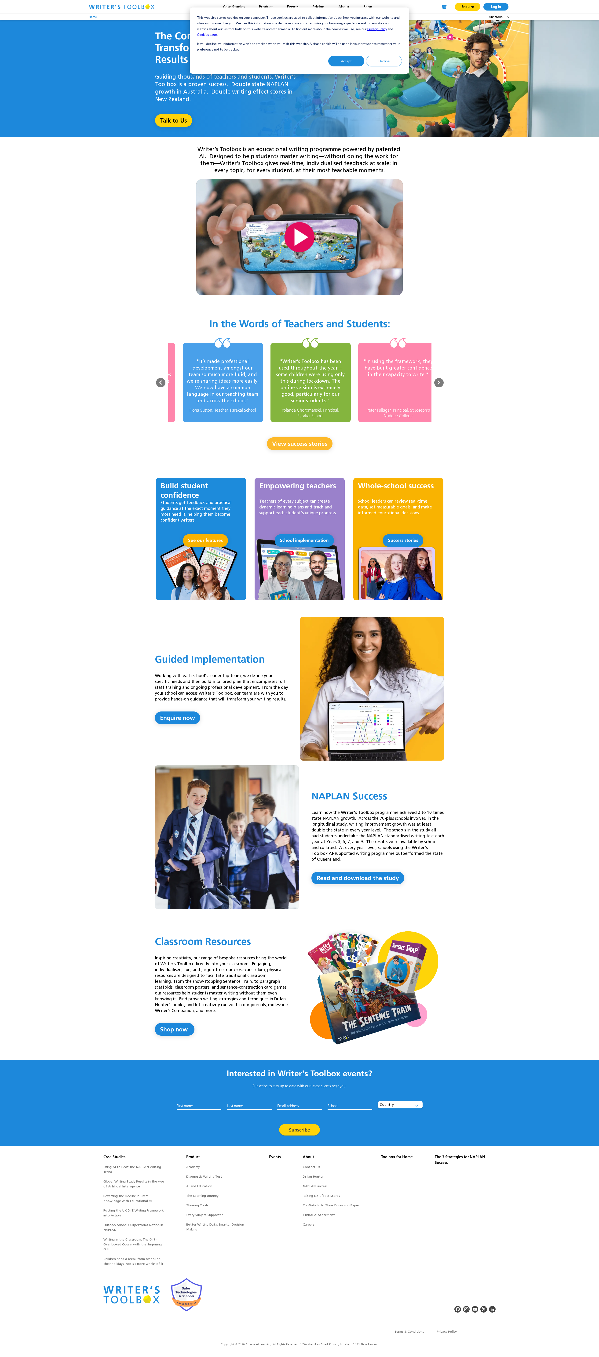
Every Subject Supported (204, 1215)
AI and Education (199, 1186)
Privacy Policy (377, 29)
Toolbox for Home (397, 1157)
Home (93, 16)
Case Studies (114, 1157)
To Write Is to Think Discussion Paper (331, 1205)
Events (275, 1157)
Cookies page (207, 34)
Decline (384, 61)
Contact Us (311, 1167)
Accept (346, 61)
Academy (193, 1167)
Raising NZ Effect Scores (321, 1196)
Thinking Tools (197, 1205)
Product (193, 1157)
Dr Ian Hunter (313, 1177)
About (308, 1157)
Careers (308, 1224)
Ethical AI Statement (319, 1215)
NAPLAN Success (315, 1186)
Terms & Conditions (409, 1332)
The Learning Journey (202, 1196)
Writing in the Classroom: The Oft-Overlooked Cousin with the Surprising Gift (132, 1244)
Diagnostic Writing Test (204, 1177)
